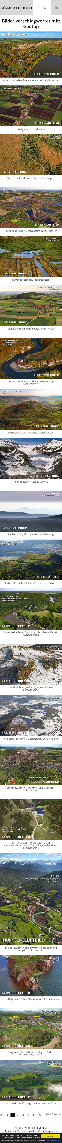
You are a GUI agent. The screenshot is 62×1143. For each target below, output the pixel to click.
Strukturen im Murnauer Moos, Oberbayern (31, 178)
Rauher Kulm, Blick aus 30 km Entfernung (31, 534)
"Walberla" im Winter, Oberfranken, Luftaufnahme (30, 738)
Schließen (51, 1136)
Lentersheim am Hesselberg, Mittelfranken (31, 328)
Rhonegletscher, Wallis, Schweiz (31, 481)
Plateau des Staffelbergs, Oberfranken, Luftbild (31, 1103)
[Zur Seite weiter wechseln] (33, 1115)
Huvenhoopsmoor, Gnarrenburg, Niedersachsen (30, 230)
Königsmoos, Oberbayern (31, 129)
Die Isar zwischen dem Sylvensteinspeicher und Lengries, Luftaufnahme (31, 949)
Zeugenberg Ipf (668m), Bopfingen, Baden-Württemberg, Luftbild (31, 1053)
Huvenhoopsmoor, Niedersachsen (31, 279)
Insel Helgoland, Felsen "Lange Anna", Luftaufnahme (31, 999)
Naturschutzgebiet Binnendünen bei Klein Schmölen (31, 80)
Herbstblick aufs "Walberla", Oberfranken (30, 432)
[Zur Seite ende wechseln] (40, 1115)
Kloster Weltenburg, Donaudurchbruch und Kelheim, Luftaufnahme (31, 633)
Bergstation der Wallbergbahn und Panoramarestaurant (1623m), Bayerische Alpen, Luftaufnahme (31, 845)
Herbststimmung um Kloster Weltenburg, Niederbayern (30, 382)
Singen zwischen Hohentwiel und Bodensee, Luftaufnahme (31, 789)
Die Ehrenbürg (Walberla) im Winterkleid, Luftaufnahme (31, 688)
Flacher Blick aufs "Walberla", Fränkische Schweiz (31, 583)
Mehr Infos (55, 1140)
